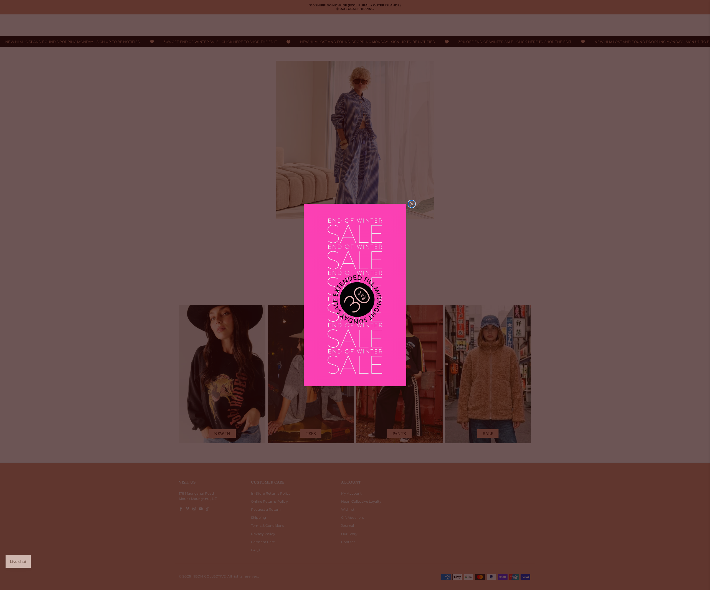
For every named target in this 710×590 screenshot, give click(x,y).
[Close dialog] (411, 203)
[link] (355, 295)
